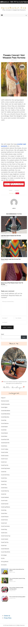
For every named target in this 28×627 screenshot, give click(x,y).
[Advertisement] (14, 37)
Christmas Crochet (5, 401)
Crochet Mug (3, 510)
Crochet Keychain (4, 503)
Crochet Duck (4, 481)
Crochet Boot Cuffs (5, 439)
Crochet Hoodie (4, 500)
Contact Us (7, 616)
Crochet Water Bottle (5, 552)
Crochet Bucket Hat (5, 442)
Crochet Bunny (4, 446)
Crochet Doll (3, 471)
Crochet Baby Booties (5, 413)
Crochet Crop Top (4, 465)
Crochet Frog (3, 484)
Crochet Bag (3, 420)
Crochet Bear (3, 430)
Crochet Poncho (4, 519)
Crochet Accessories (5, 404)
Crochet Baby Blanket (5, 410)
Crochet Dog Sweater (5, 468)
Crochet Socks (4, 532)
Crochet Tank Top (4, 542)
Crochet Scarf (4, 523)
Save (18, 193)
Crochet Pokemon (4, 516)
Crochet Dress (4, 478)
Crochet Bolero (4, 436)
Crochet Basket (4, 426)
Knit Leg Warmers (4, 561)
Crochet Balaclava (5, 423)
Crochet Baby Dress (5, 417)
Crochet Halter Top (5, 491)
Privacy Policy (7, 618)
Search (2, 334)
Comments (17, 190)
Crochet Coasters (4, 455)
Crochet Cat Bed (4, 452)
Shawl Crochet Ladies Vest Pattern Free (11, 259)
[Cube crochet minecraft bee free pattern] (4, 571)
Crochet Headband (5, 497)
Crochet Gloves (4, 487)
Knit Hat (3, 558)
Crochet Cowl (4, 462)
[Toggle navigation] (2, 15)
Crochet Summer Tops (5, 536)
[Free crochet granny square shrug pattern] (4, 580)
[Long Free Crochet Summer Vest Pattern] (14, 225)
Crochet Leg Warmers (5, 507)
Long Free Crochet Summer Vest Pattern (11, 235)
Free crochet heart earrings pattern (17, 596)
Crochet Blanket (4, 433)
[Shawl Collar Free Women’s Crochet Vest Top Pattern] (14, 272)
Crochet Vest (4, 545)
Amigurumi (3, 397)
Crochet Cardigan (4, 449)
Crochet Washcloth (5, 548)
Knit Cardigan (4, 555)
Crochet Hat (3, 494)
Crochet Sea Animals (5, 526)
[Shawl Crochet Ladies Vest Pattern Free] (14, 248)
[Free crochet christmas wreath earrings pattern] (4, 590)
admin (10, 190)
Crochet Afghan (4, 407)
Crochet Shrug (4, 529)
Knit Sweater (4, 564)
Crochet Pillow (4, 513)
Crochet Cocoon (4, 458)
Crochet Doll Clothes (5, 474)
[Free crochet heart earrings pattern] (4, 599)
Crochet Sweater (4, 539)
